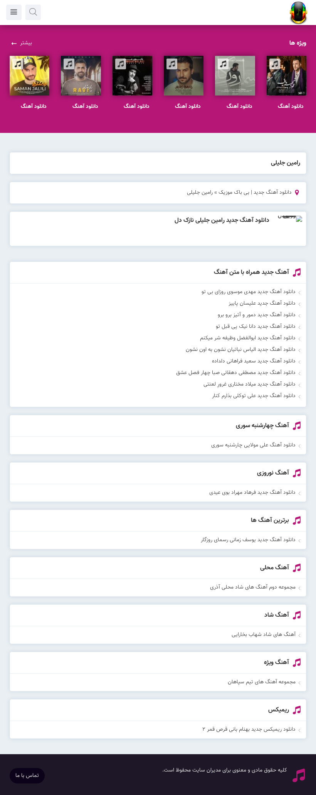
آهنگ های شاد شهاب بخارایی (264, 635)
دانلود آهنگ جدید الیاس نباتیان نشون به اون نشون (241, 350)
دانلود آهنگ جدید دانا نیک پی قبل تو (256, 326)
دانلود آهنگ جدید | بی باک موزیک (255, 192)
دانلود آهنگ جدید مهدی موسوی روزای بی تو (249, 292)
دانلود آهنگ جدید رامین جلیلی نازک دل (222, 220)
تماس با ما (27, 776)
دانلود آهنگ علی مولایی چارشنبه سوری (253, 445)
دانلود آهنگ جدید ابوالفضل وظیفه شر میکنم (248, 338)
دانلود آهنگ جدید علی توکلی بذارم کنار (254, 396)
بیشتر (26, 43)
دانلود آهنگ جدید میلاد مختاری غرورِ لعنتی (249, 384)
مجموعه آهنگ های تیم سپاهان (262, 682)
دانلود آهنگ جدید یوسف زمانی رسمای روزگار (248, 540)
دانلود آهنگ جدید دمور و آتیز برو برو (257, 315)
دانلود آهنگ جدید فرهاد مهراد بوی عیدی (252, 492)
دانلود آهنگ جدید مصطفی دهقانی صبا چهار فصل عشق (236, 373)
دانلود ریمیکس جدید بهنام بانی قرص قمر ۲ (249, 729)
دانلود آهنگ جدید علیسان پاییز (262, 303)
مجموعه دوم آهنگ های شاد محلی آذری (253, 587)
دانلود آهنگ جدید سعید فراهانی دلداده (254, 361)
